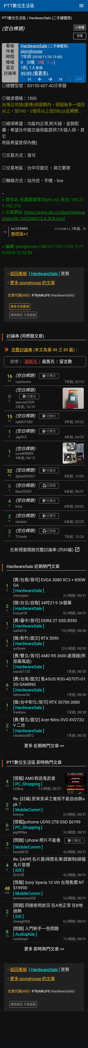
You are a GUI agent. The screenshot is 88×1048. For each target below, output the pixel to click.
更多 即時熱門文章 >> (44, 949)
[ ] (28, 590)
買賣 (38, 273)
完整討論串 (21, 349)
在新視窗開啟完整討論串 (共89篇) (45, 549)
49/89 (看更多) (34, 73)
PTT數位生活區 (14, 18)
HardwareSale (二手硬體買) (50, 18)
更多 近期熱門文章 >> (44, 745)
